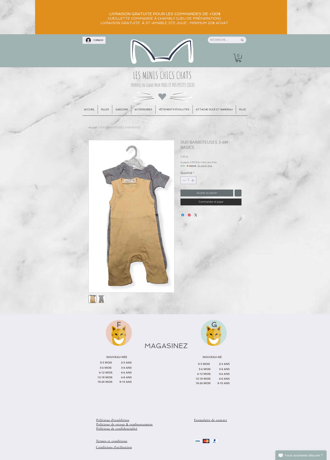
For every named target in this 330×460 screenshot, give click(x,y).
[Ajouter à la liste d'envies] (238, 193)
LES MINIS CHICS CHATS (162, 75)
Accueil (93, 127)
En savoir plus (205, 165)
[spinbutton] (188, 180)
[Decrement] (184, 180)
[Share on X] (196, 215)
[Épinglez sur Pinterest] (189, 215)
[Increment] (193, 180)
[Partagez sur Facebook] (183, 215)
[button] (238, 58)
